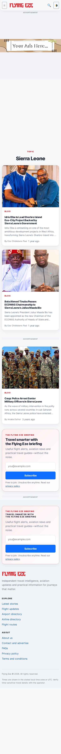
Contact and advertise (15, 643)
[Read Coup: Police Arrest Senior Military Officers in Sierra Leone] (30, 368)
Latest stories (10, 603)
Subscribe (30, 475)
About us (7, 637)
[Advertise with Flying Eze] (30, 45)
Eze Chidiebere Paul (17, 241)
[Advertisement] (30, 112)
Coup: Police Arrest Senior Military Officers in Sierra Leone (23, 400)
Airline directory (11, 619)
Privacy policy (10, 653)
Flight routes (9, 624)
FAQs (5, 648)
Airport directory (12, 614)
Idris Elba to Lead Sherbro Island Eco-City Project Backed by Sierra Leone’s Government (23, 220)
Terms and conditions (14, 658)
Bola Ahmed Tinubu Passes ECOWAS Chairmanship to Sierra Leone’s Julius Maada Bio (23, 304)
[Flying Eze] (21, 5)
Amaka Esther (14, 419)
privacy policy (12, 486)
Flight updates (10, 608)
